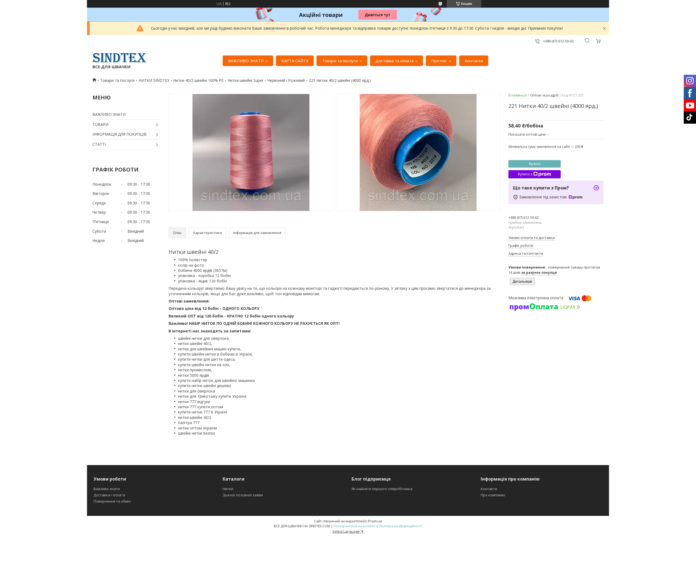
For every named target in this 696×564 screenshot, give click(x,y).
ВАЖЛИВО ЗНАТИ (246, 60)
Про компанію (493, 495)
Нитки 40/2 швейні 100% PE (198, 80)
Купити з (525, 174)
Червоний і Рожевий (286, 80)
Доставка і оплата (109, 495)
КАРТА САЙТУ (294, 60)
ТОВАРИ (100, 124)
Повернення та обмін (112, 501)
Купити (534, 164)
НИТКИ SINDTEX (154, 80)
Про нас (439, 60)
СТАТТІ (99, 144)
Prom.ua (375, 521)
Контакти (474, 60)
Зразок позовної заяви (243, 495)
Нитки (228, 488)
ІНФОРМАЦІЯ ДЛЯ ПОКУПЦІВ (119, 134)
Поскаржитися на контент (354, 526)
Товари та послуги (340, 60)
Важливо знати (107, 488)
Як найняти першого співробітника (382, 488)
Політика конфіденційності (400, 526)
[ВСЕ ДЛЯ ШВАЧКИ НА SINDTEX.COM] (119, 58)
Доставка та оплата (394, 60)
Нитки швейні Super (245, 80)
